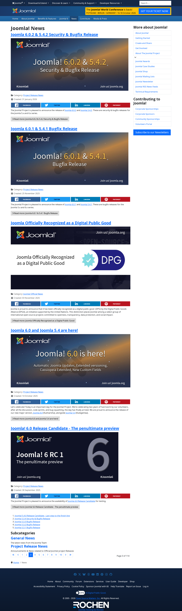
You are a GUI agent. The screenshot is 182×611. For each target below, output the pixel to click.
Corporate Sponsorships (146, 109)
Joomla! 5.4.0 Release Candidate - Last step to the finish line (42, 515)
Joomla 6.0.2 (70, 110)
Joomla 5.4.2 (86, 110)
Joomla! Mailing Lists (145, 76)
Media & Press (100, 18)
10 (61, 554)
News (74, 18)
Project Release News (33, 95)
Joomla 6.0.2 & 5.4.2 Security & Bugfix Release (54, 34)
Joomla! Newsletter (144, 81)
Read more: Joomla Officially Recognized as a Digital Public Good (44, 320)
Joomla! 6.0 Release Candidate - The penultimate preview (65, 428)
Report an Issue (133, 586)
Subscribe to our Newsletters (152, 132)
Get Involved (141, 48)
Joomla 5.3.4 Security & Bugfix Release (32, 518)
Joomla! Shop (141, 71)
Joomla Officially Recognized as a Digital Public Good (61, 222)
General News (23, 538)
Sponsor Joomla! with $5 (97, 586)
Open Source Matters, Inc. (88, 598)
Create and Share (143, 43)
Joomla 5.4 (70, 412)
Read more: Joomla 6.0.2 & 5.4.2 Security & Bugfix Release (41, 119)
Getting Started (142, 38)
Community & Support (84, 3)
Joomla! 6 (64, 18)
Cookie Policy (78, 586)
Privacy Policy (63, 586)
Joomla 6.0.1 (70, 204)
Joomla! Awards (142, 61)
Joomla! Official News (33, 294)
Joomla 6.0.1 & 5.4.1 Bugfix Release (44, 128)
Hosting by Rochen (91, 609)
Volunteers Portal (143, 124)
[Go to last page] (70, 554)
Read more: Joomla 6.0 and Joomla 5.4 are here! (36, 418)
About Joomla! (28, 18)
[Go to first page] (13, 554)
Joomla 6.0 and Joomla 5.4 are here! (44, 330)
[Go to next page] (65, 554)
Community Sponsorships (147, 119)
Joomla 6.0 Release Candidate (81, 501)
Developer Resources (110, 3)
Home (15, 18)
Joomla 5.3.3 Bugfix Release (27, 521)
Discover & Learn (60, 3)
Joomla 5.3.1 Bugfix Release (27, 527)
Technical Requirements (146, 91)
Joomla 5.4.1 (86, 204)
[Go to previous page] (18, 554)
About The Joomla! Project (147, 53)
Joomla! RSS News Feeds (146, 86)
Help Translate (117, 586)
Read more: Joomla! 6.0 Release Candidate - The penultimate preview (46, 507)
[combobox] (155, 3)
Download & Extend (37, 3)
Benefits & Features (47, 18)
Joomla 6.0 (38, 412)
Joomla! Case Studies (145, 66)
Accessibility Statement (44, 586)
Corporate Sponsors (145, 114)
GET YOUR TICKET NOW (154, 11)
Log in (146, 586)
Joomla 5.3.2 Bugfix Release (27, 524)
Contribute (85, 18)
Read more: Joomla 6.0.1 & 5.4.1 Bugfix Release (36, 213)
